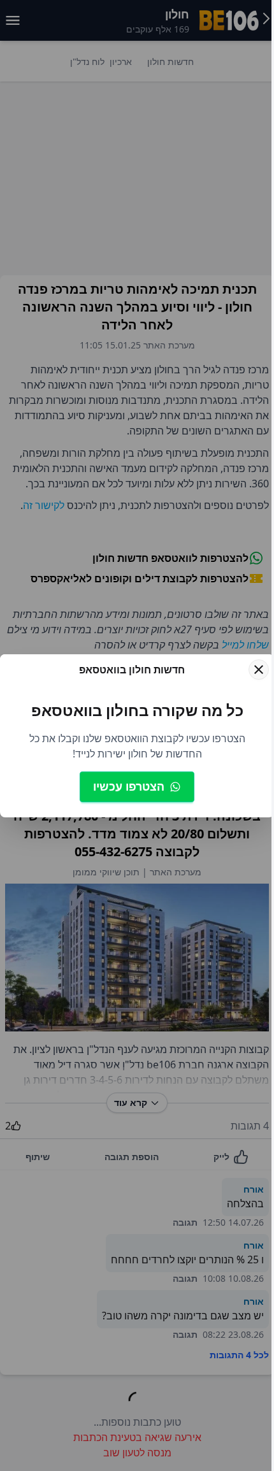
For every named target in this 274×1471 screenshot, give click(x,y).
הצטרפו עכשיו (128, 786)
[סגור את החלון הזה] (259, 669)
